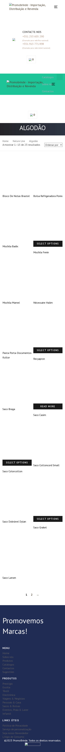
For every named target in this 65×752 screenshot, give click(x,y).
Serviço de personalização (16, 729)
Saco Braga (8, 409)
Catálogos (8, 664)
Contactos (8, 668)
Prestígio (7, 683)
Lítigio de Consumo (13, 736)
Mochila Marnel (11, 302)
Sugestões (8, 672)
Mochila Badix (10, 246)
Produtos (7, 660)
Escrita (6, 687)
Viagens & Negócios (13, 698)
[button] (32, 21)
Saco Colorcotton (12, 471)
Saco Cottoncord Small (46, 465)
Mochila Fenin (41, 252)
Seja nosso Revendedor (15, 733)
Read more (47, 406)
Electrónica (8, 695)
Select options (48, 243)
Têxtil (5, 691)
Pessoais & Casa (11, 702)
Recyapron (39, 358)
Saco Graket (40, 527)
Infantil (6, 713)
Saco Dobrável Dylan (14, 521)
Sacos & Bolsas (11, 706)
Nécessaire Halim (43, 302)
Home (5, 141)
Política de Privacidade (15, 725)
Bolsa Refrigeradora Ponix (47, 196)
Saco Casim (39, 415)
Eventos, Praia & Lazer (15, 709)
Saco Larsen (9, 577)
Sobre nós (8, 657)
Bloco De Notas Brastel (16, 196)
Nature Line (19, 141)
